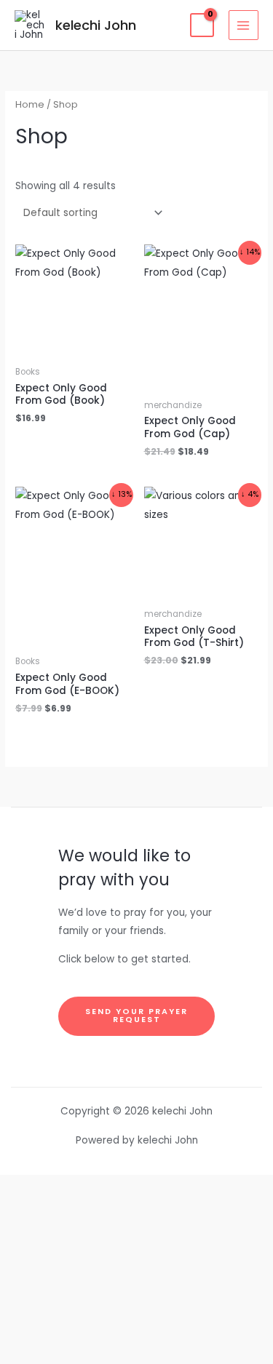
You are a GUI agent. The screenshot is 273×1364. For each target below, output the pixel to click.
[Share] (136, 1255)
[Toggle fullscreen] (136, 1223)
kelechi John (95, 25)
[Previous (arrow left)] (136, 1319)
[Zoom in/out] (136, 1191)
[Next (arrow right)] (136, 1351)
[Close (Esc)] (136, 1287)
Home (29, 104)
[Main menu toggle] (243, 25)
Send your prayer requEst (136, 1015)
